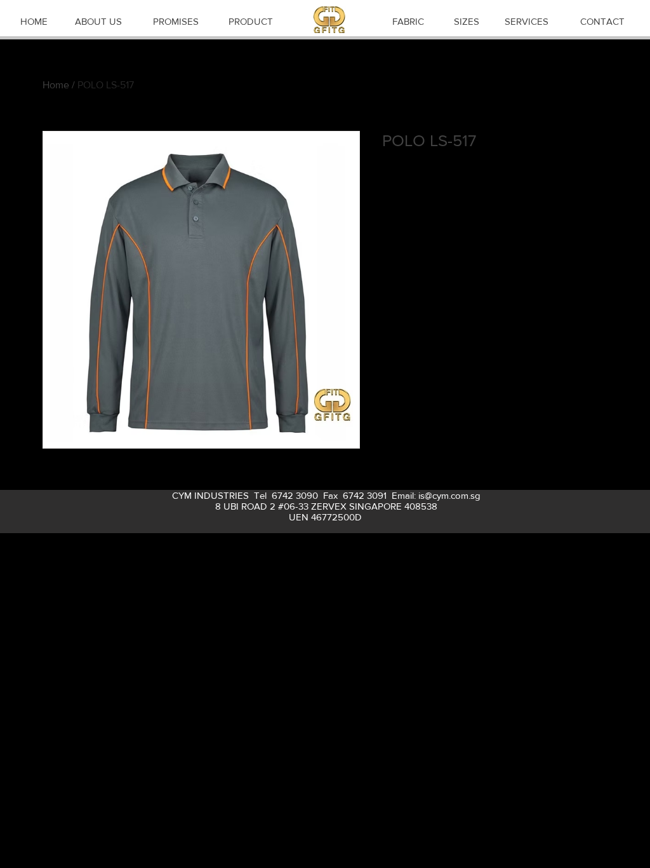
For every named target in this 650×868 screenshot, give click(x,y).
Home (56, 84)
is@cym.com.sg (449, 495)
